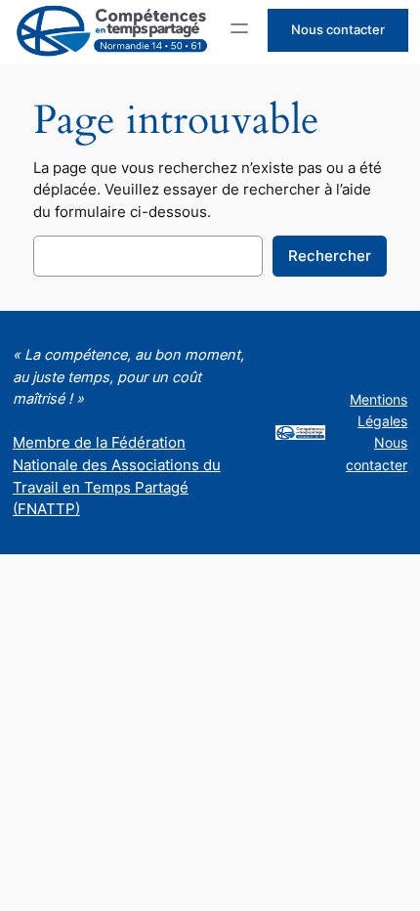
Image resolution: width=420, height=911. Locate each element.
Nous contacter (338, 29)
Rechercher (329, 256)
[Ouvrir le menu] (239, 28)
